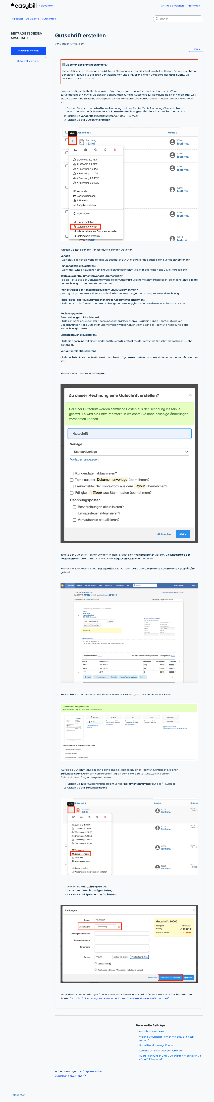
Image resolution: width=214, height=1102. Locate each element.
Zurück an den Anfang (69, 1076)
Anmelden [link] (194, 6)
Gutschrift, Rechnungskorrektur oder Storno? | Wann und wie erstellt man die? (119, 998)
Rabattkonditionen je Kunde (156, 1045)
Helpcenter (17, 19)
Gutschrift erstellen (28, 51)
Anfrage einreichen (172, 6)
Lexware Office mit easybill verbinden (161, 1051)
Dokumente (32, 19)
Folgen (196, 49)
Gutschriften (49, 19)
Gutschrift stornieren (28, 61)
